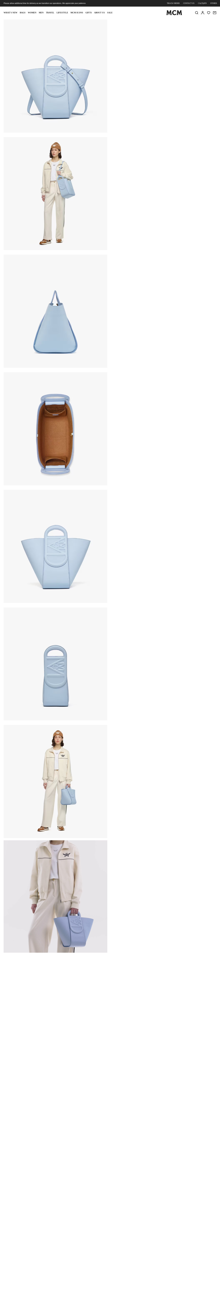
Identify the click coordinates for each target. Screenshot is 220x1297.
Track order (173, 3)
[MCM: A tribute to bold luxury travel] (174, 14)
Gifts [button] (88, 13)
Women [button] (32, 13)
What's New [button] (10, 13)
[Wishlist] (208, 13)
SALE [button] (110, 13)
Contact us (188, 3)
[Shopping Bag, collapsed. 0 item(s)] (214, 13)
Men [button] (41, 13)
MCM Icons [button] (76, 13)
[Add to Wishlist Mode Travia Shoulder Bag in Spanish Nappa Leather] (196, 23)
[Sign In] (202, 13)
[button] (55, 75)
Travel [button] (50, 13)
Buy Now (181, 47)
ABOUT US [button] (99, 13)
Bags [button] (22, 13)
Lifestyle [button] (62, 13)
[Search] (196, 13)
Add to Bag (146, 47)
